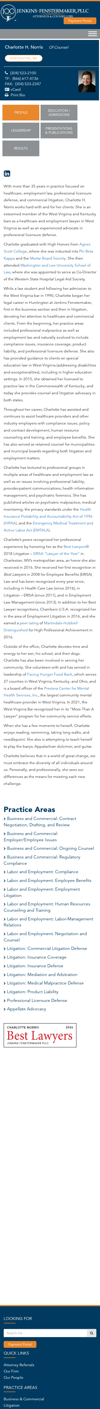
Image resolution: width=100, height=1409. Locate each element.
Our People (13, 1377)
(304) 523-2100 (23, 73)
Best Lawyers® (76, 546)
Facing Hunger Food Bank (49, 674)
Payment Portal (20, 1344)
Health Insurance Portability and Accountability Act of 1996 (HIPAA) (48, 516)
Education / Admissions (59, 112)
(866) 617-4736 (25, 78)
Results (21, 148)
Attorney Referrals (19, 1365)
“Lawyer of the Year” (62, 553)
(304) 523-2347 (28, 84)
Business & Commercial (24, 1399)
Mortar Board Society (48, 258)
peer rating (29, 623)
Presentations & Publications (59, 130)
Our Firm (11, 1371)
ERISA (38, 553)
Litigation (12, 1405)
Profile (21, 112)
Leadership (21, 130)
